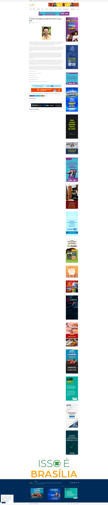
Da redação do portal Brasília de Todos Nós (55, 93)
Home (31, 9)
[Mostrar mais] (45, 96)
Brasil (43, 9)
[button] (76, 9)
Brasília (34, 9)
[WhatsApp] (41, 96)
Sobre (71, 503)
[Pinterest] (42, 96)
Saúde (56, 9)
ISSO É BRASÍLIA (36, 503)
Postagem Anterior (32, 111)
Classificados (72, 9)
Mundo (46, 9)
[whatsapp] (73, 0)
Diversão (38, 9)
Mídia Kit (78, 503)
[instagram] (76, 482)
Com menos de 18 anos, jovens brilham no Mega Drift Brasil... (41, 0)
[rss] (78, 0)
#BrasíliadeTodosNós (33, 93)
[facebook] (70, 482)
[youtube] (74, 0)
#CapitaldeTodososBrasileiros (40, 93)
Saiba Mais (7, 501)
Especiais (59, 9)
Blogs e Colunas (65, 9)
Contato (74, 503)
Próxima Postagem (60, 111)
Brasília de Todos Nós (46, 93)
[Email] (44, 96)
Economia (51, 9)
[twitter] (72, 482)
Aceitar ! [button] (4, 502)
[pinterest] (78, 482)
